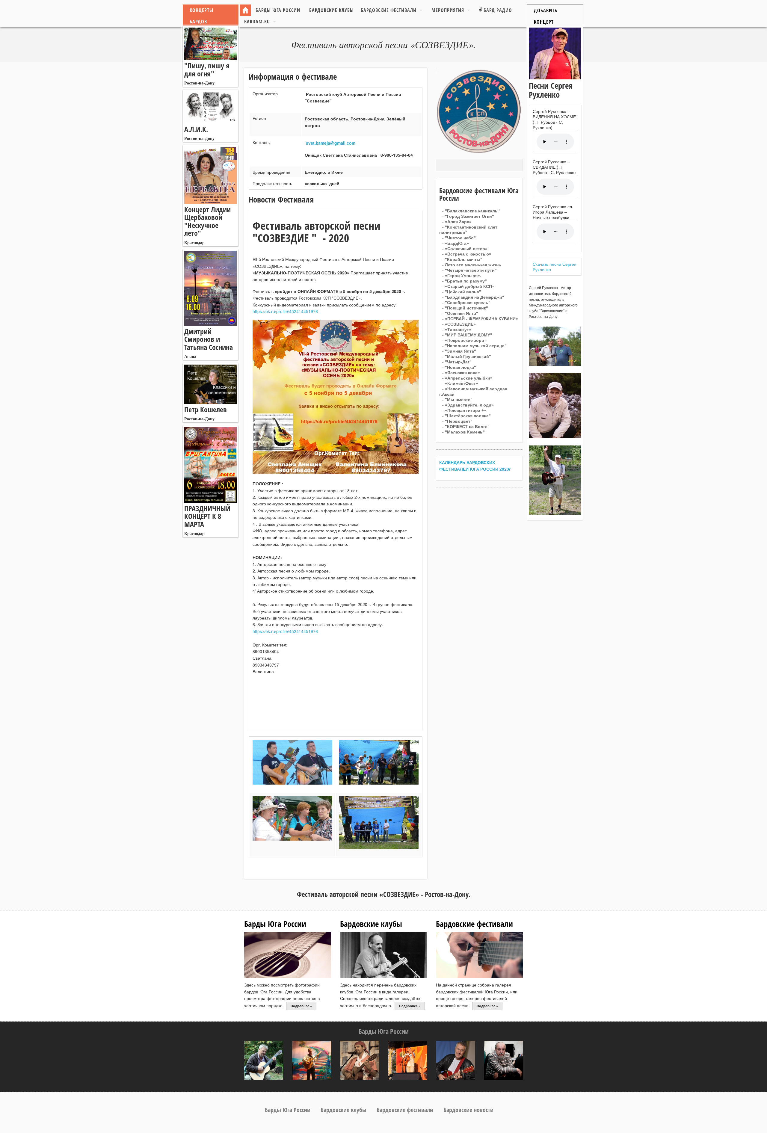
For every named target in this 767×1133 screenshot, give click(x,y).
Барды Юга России (278, 10)
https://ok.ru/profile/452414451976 (285, 311)
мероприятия (447, 10)
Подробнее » (301, 1006)
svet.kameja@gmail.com (330, 143)
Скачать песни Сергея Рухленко (554, 266)
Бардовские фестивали (388, 10)
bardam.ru (257, 21)
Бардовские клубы (331, 10)
